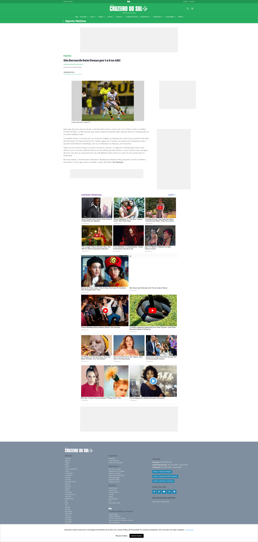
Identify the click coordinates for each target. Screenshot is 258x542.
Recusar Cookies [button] (121, 536)
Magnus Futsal (69, 499)
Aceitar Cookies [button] (136, 536)
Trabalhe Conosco (114, 482)
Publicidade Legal (114, 477)
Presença (68, 515)
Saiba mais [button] (189, 530)
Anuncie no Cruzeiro (115, 473)
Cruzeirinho (68, 475)
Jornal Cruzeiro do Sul (129, 8)
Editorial (67, 488)
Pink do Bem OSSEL (115, 503)
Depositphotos (113, 499)
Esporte (118, 17)
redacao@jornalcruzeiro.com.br (72, 74)
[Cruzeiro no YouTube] (164, 492)
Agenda (67, 460)
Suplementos (144, 17)
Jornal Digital (170, 17)
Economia (68, 486)
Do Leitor (68, 477)
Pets (66, 505)
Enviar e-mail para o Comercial (163, 481)
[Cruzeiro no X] (169, 492)
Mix (66, 501)
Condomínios (69, 473)
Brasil (66, 465)
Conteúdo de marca (132, 17)
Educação (68, 479)
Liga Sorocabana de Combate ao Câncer (121, 520)
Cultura (109, 17)
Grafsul (111, 497)
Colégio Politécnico (114, 516)
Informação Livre (70, 494)
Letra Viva (68, 496)
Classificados (157, 17)
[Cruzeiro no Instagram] (159, 492)
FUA (110, 508)
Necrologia (68, 511)
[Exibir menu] (192, 8)
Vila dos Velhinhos (114, 522)
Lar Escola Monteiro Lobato (117, 518)
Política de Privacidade (116, 463)
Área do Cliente (68, 1)
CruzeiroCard (113, 490)
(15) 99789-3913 (166, 462)
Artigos (67, 463)
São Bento (68, 518)
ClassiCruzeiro (113, 488)
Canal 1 (67, 467)
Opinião (100, 17)
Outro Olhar (68, 513)
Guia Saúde (68, 492)
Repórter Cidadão (114, 480)
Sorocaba (83, 17)
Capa (76, 17)
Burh (110, 501)
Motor (67, 503)
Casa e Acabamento (71, 469)
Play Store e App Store (160, 502)
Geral (92, 17)
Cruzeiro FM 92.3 (114, 492)
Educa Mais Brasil (70, 482)
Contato (192, 1)
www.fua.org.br (113, 514)
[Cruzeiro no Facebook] (154, 492)
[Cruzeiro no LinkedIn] (174, 492)
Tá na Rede (68, 520)
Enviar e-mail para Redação (162, 472)
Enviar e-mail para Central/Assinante (165, 476)
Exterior (67, 490)
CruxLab (111, 494)
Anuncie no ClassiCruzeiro (116, 475)
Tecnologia (68, 522)
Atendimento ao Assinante (116, 471)
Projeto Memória (114, 460)
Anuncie (185, 1)
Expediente (112, 458)
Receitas (67, 507)
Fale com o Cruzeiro (115, 469)
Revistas (67, 509)
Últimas (180, 17)
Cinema (67, 471)
